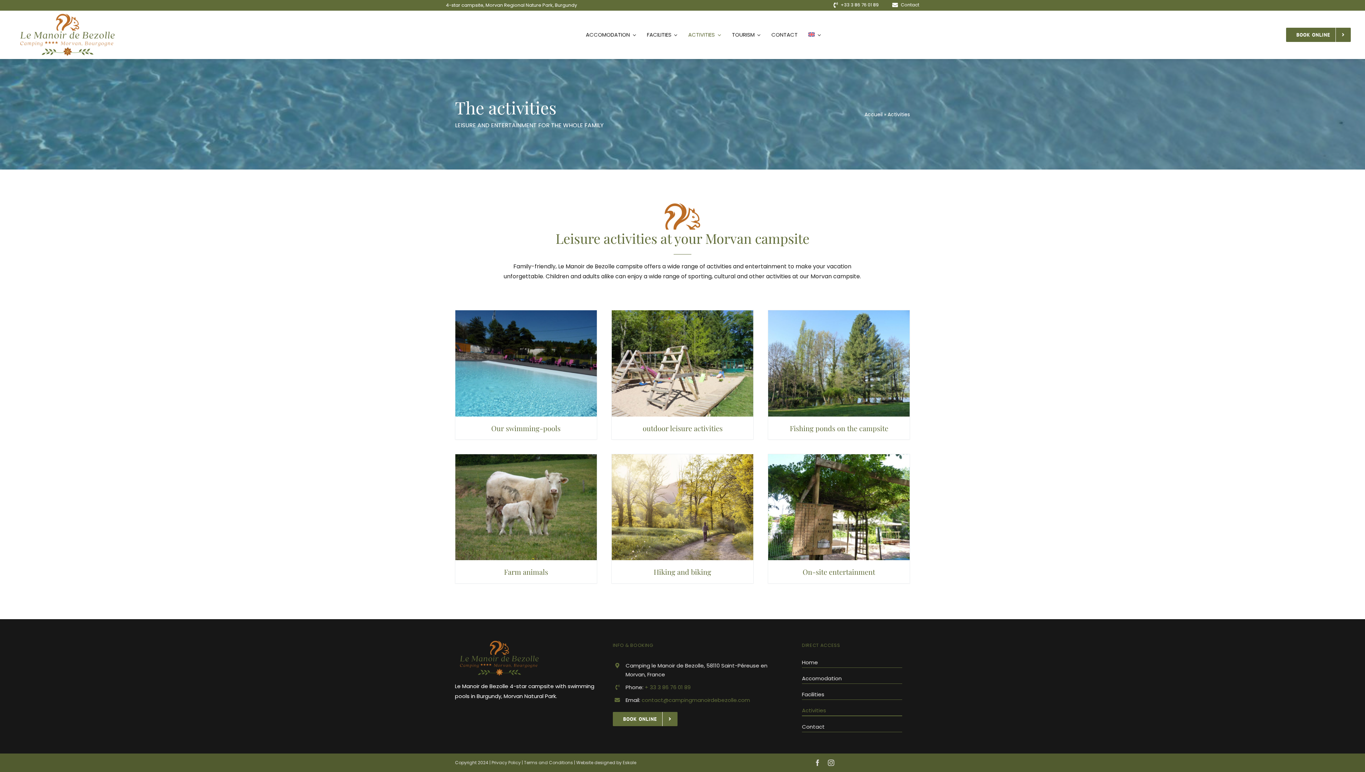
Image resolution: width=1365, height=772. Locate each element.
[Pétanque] (839, 457)
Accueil (873, 114)
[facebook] (817, 763)
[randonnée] (682, 457)
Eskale (629, 763)
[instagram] (831, 763)
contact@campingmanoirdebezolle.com (696, 700)
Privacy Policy (507, 763)
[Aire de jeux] (682, 313)
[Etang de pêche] (839, 313)
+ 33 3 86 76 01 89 (668, 687)
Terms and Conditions (548, 763)
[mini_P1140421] (526, 313)
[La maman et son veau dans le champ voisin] (526, 457)
